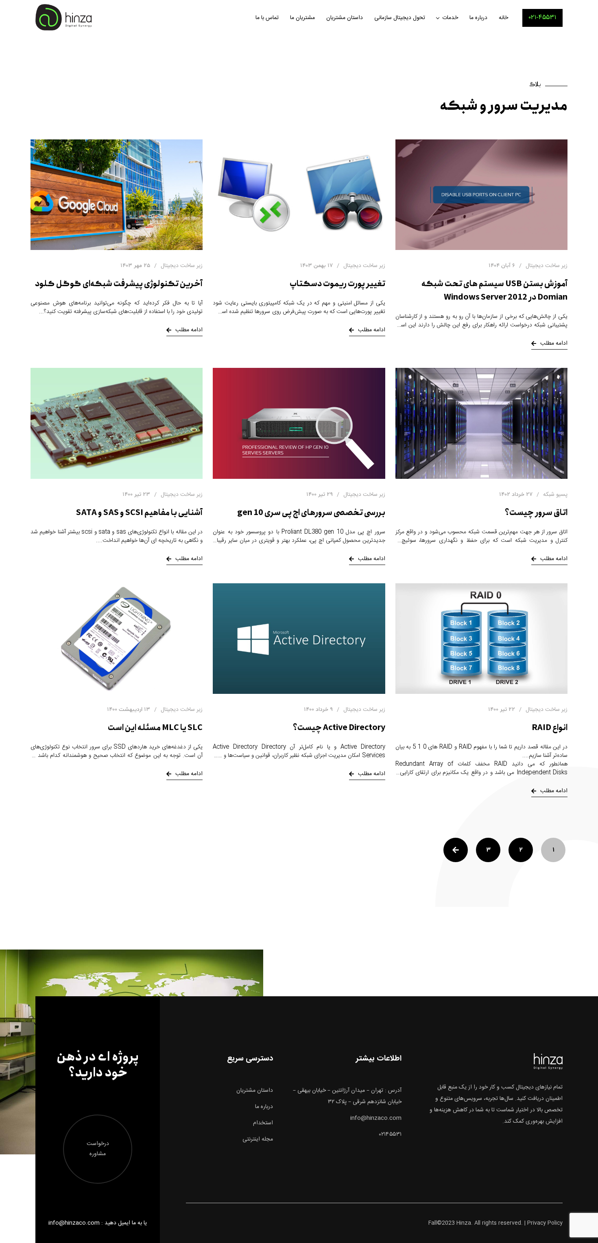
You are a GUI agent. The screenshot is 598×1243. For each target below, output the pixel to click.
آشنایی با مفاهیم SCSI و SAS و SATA (139, 512)
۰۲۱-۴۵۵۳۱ (542, 17)
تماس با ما (267, 18)
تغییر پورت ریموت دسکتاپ (337, 284)
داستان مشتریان (344, 18)
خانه (503, 18)
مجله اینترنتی (257, 1139)
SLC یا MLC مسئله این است (155, 727)
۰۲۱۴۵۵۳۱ (390, 1134)
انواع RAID (549, 727)
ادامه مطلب (553, 343)
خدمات (450, 18)
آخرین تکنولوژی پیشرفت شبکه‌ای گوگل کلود (119, 284)
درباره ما (478, 18)
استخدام (263, 1123)
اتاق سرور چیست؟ (536, 512)
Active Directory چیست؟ (339, 727)
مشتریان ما (302, 18)
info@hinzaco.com (376, 1118)
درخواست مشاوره (98, 1149)
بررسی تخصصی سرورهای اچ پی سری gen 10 (311, 512)
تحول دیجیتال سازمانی (399, 18)
